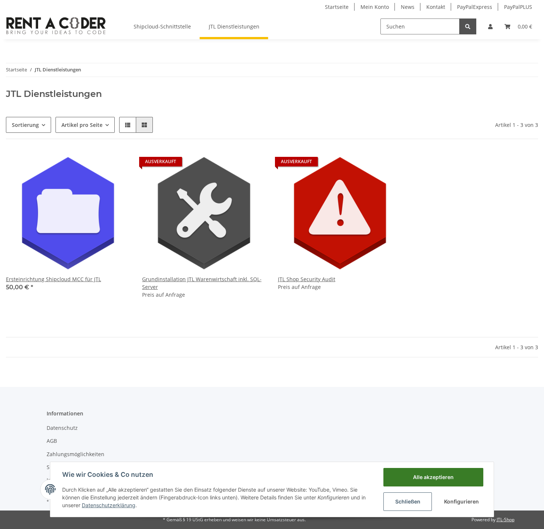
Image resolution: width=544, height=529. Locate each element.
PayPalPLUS (518, 6)
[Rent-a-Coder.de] (56, 26)
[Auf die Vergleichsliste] (118, 163)
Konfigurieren (461, 501)
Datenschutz (62, 427)
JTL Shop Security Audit (306, 279)
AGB (52, 440)
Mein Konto (374, 6)
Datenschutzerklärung (108, 505)
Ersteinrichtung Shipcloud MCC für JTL (53, 279)
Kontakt (435, 6)
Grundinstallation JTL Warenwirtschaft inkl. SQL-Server (202, 283)
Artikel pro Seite (82, 124)
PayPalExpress (474, 6)
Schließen (407, 501)
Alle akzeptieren (433, 477)
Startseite (337, 6)
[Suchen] (467, 26)
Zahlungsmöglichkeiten (75, 454)
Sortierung (25, 124)
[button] (490, 26)
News (407, 6)
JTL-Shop (505, 519)
